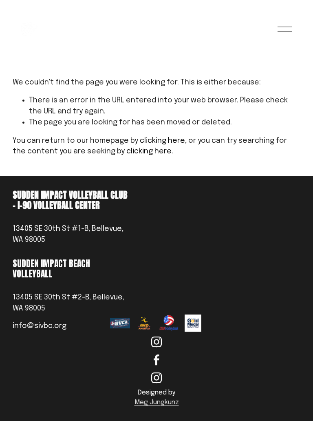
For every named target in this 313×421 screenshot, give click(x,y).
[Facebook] (156, 360)
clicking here (162, 140)
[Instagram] (156, 342)
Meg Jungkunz (156, 402)
